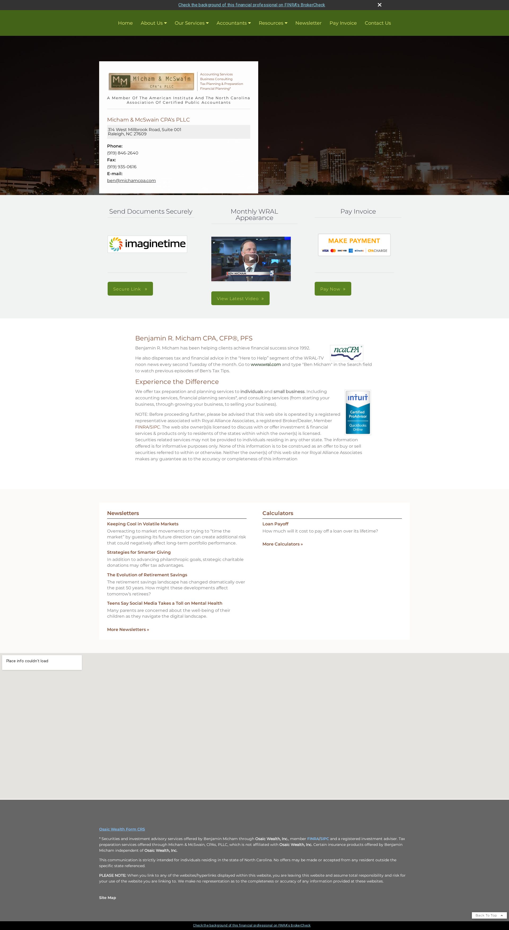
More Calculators (282, 544)
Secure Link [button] (127, 289)
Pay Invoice (343, 23)
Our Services (190, 23)
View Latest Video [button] (238, 298)
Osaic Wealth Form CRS (122, 829)
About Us (152, 23)
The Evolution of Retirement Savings (147, 574)
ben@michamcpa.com (131, 180)
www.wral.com (266, 364)
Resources (271, 23)
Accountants (232, 23)
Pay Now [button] (330, 289)
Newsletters (123, 513)
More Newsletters (128, 629)
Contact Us (378, 23)
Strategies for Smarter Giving (139, 552)
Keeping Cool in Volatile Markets (142, 523)
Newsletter (308, 23)
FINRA (142, 427)
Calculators (277, 513)
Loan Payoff (275, 523)
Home (125, 23)
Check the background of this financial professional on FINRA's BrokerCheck (251, 4)
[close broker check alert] (380, 5)
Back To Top (487, 915)
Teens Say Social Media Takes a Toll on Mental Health (164, 603)
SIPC (155, 427)
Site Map (107, 897)
